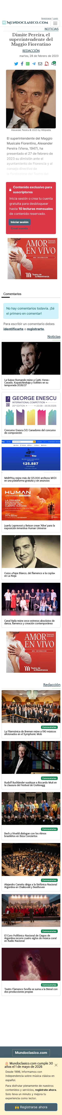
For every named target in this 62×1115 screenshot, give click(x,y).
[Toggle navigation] (55, 23)
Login (55, 18)
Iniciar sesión (19, 222)
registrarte (35, 329)
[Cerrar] (56, 1065)
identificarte (13, 329)
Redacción (31, 51)
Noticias (52, 29)
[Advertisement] (31, 8)
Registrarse (46, 18)
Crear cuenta (19, 228)
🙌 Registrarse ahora (31, 1107)
